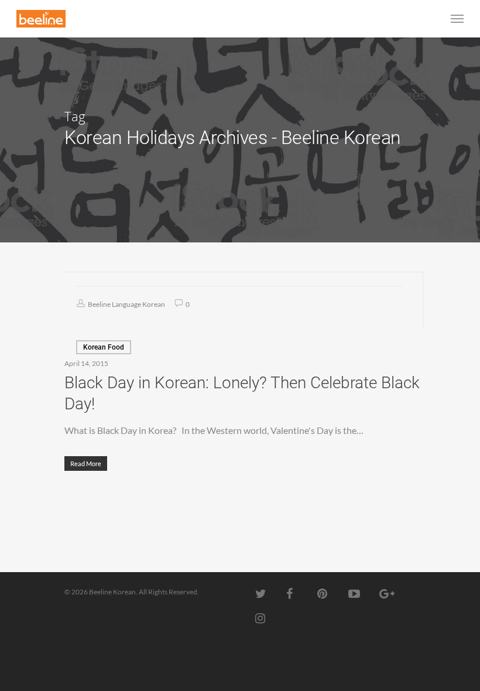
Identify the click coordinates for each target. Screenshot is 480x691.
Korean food (103, 347)
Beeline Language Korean (126, 304)
